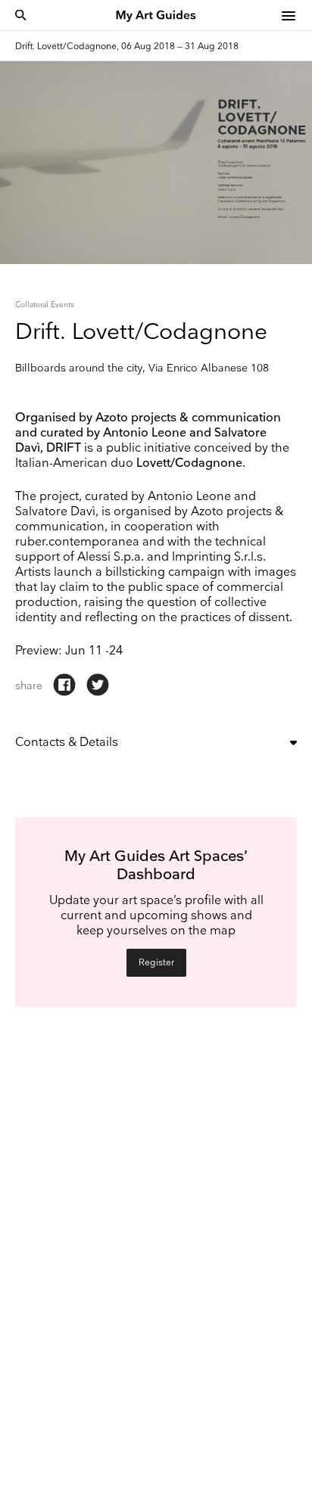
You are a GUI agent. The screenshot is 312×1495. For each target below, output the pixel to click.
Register (156, 962)
